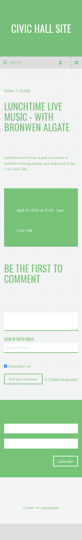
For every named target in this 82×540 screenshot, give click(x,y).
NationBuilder (50, 507)
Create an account (62, 379)
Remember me (19, 366)
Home (9, 90)
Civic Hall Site (41, 28)
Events (25, 90)
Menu (15, 62)
